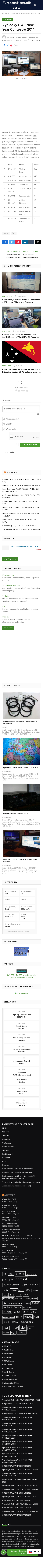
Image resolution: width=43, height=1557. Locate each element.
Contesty (9, 1195)
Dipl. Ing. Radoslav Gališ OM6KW (21, 1050)
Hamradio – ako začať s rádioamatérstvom (17, 1172)
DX (28, 1289)
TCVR (14, 1328)
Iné (3, 606)
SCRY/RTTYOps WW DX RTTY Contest (17, 1236)
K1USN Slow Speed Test (11, 1230)
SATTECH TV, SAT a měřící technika (21, 975)
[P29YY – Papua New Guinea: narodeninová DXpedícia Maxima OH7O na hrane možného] (21, 352)
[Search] (34, 5)
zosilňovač (21, 1333)
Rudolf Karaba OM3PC (21, 1027)
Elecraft (35, 1290)
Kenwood (18, 1299)
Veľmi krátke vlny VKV (11, 585)
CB (12, 1280)
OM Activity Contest (12, 1307)
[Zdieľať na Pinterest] (11, 45)
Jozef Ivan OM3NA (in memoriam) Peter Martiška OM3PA (21, 1077)
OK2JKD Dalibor (8, 1372)
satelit (28, 1316)
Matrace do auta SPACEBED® (21, 978)
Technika (5, 596)
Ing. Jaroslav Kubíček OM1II (21, 1062)
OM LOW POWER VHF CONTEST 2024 (16, 1508)
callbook (6, 1280)
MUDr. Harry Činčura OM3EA (21, 1039)
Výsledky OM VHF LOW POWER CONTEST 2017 (20, 1470)
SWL (13, 233)
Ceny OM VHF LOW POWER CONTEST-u (17, 1404)
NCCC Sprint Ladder (9, 1224)
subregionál (27, 1322)
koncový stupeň (31, 1299)
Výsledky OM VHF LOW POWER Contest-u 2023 (20, 1504)
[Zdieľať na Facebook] (4, 45)
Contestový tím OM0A (10, 1383)
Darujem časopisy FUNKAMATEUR (24, 546)
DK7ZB (21, 1290)
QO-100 (17, 1312)
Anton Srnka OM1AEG (22, 1092)
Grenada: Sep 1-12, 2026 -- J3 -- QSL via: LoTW (19, 526)
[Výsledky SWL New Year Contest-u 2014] (21, 63)
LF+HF (4, 1128)
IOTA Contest (8, 1299)
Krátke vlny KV (8, 575)
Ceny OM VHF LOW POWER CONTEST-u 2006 (19, 1413)
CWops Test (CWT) (9, 1199)
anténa (20, 1273)
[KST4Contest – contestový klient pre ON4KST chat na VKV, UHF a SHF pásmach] (21, 317)
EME (5, 1295)
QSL (33, 1311)
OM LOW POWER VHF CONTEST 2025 (16, 1515)
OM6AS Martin (7, 1354)
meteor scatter (16, 1303)
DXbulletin (6, 1158)
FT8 (12, 1295)
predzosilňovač (27, 1307)
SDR (36, 1316)
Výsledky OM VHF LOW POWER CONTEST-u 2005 (21, 1400)
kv (4, 1302)
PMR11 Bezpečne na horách (12, 1387)
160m (11, 1274)
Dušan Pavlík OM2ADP (21, 1104)
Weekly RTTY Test (9, 1217)
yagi (13, 1333)
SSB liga (15, 1322)
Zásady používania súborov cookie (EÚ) (16, 1186)
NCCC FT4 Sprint (8, 1211)
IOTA (26, 1295)
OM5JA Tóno (7, 1365)
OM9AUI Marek (8, 1361)
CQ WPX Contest (11, 1285)
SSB (6, 1321)
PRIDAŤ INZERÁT (10, 559)
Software (5, 1150)
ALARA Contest (8, 1250)
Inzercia (5, 617)
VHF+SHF (6, 1132)
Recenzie (5, 1165)
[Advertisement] (21, 107)
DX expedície (11, 472)
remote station (8, 1317)
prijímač (7, 1312)
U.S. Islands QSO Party (10, 1256)
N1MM (28, 1303)
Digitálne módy (7, 1154)
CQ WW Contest (30, 1284)
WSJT (30, 1328)
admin (12, 37)
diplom (14, 1290)
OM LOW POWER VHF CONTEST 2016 (16, 1466)
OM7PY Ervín (7, 1357)
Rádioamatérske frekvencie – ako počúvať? (18, 1169)
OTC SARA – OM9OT (10, 1376)
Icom (19, 1295)
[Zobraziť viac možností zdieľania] (16, 45)
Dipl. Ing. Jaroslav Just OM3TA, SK (21, 1016)
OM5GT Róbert (8, 1350)
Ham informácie (8, 1147)
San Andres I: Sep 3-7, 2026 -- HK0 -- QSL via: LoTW (21, 529)
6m (4, 1274)
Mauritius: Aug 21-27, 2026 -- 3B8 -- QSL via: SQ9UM (21, 485)
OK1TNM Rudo (7, 1368)
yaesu (6, 1333)
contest (6, 233)
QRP (4, 1161)
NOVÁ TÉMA (8, 628)
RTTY (19, 1317)
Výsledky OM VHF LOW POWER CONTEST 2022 (20, 1497)
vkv (23, 1328)
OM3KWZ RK (7, 1346)
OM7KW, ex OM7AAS (10, 1379)
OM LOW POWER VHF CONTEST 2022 (16, 1493)
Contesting (7, 19)
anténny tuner (31, 1274)
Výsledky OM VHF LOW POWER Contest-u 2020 (20, 1486)
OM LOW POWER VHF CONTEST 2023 (16, 1500)
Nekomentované (21, 40)
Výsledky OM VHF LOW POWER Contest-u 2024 (20, 1511)
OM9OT (35, 1303)
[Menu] (39, 5)
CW (6, 1289)
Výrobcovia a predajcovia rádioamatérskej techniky (21, 1182)
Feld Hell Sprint (8, 1244)
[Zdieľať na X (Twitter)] (7, 45)
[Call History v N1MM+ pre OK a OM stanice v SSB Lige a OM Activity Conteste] (21, 282)
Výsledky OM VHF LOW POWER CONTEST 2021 (20, 1489)
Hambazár (6, 1139)
